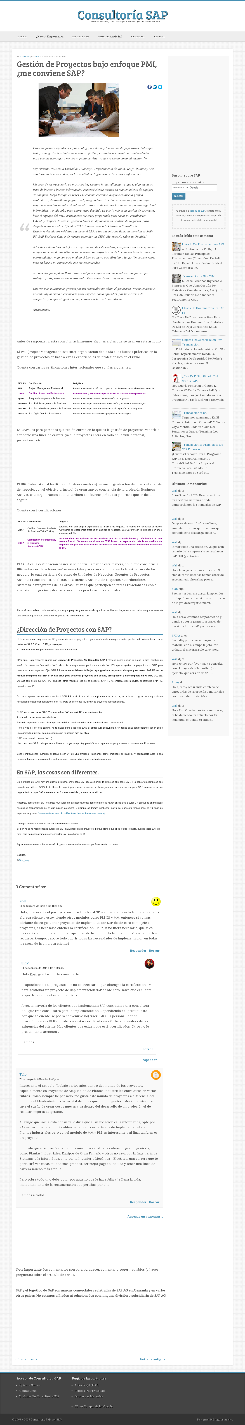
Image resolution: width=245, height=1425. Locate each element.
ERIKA (176, 635)
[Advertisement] (90, 458)
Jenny (175, 682)
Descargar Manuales (89, 1396)
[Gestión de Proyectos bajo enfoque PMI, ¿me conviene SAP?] (149, 87)
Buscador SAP (80, 36)
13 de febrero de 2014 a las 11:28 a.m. (41, 905)
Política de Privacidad (90, 1390)
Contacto (159, 36)
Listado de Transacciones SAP (203, 244)
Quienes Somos (30, 1385)
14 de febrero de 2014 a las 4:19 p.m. (43, 967)
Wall (174, 490)
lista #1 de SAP (197, 211)
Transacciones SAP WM (198, 276)
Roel (23, 901)
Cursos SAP (138, 36)
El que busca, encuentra (188, 182)
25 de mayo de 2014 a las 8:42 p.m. (39, 1079)
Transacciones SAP (195, 413)
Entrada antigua (152, 1359)
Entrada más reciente (31, 1359)
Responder (138, 950)
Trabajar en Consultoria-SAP (39, 1396)
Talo (23, 1074)
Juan (175, 589)
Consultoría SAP (122, 14)
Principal (22, 36)
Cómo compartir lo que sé (94, 1406)
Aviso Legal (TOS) (86, 1385)
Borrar (154, 950)
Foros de (110, 36)
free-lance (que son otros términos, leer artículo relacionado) (71, 813)
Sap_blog (24, 860)
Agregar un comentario (145, 1216)
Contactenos (28, 1390)
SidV (25, 963)
